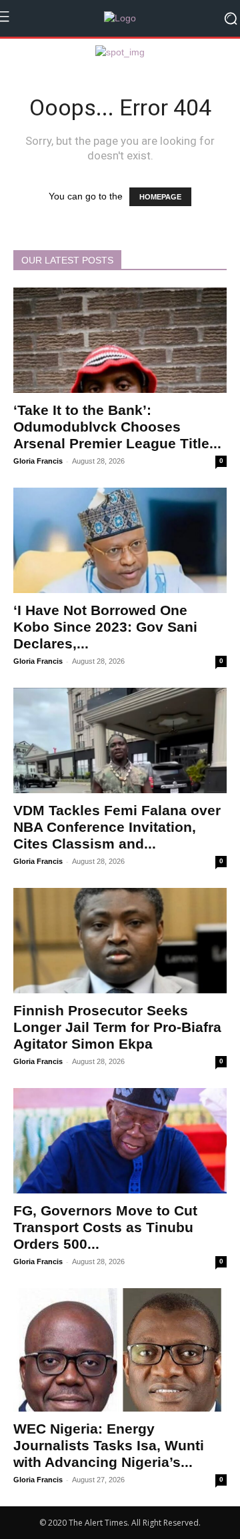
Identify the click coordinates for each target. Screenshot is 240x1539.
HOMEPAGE (160, 197)
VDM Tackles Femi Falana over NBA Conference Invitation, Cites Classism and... (117, 827)
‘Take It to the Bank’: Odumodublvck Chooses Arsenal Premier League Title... (117, 426)
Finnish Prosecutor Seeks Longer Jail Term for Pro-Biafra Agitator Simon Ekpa (117, 1027)
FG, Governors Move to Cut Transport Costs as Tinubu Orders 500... (105, 1227)
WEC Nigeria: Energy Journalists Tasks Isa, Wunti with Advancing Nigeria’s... (108, 1445)
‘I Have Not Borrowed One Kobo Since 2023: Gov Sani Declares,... (105, 626)
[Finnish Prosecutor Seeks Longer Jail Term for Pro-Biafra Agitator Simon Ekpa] (120, 940)
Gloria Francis (38, 461)
